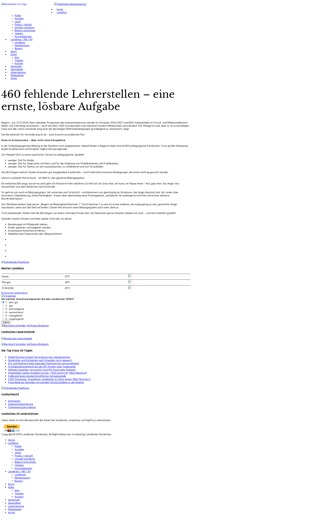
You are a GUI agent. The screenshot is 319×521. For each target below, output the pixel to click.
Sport (14, 51)
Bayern (18, 48)
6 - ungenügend (14, 319)
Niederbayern (22, 45)
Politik (18, 15)
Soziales (19, 18)
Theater (19, 60)
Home (60, 9)
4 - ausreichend (14, 312)
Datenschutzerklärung (20, 404)
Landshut (62, 12)
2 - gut (9, 305)
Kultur (14, 54)
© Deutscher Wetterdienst (14, 292)
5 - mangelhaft (13, 315)
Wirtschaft (16, 66)
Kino (17, 57)
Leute (18, 21)
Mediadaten (17, 75)
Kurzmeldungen (23, 36)
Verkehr (19, 33)
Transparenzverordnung (22, 407)
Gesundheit (17, 69)
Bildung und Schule (25, 30)
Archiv (14, 78)
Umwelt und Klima (24, 27)
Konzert (19, 63)
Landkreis (20, 42)
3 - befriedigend (14, 309)
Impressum (14, 400)
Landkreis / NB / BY (22, 39)
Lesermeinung (18, 72)
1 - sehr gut (11, 302)
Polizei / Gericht (23, 24)
